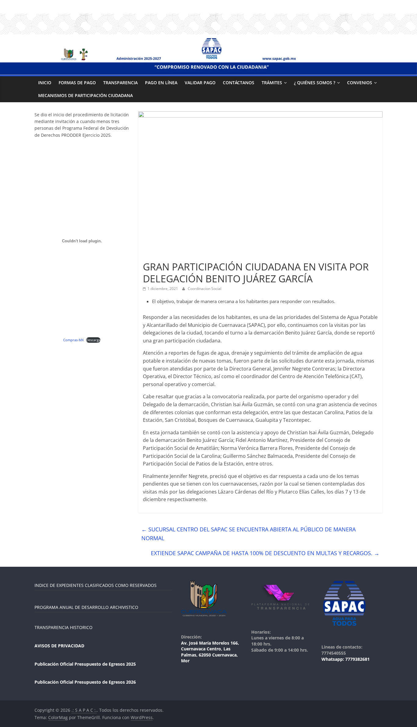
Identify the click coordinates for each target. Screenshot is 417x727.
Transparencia (120, 82)
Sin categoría (157, 256)
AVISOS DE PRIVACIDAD (59, 646)
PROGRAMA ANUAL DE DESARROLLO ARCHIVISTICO (86, 607)
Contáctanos (238, 82)
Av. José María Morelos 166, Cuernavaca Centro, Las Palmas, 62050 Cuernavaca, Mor (210, 652)
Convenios (359, 82)
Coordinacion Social (204, 288)
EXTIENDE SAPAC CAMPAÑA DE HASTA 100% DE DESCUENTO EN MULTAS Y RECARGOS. (265, 553)
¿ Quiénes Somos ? (314, 82)
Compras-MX (73, 340)
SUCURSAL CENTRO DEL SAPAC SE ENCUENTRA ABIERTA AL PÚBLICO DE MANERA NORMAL (248, 534)
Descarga (93, 340)
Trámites (272, 82)
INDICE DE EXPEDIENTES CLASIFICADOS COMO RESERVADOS (95, 585)
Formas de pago (77, 82)
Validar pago (200, 82)
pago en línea (161, 82)
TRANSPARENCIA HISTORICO (63, 627)
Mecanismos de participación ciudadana (85, 95)
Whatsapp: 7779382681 (345, 659)
